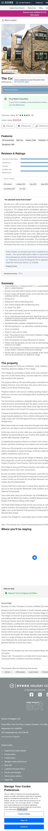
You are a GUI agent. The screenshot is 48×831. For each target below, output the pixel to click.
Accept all (24, 827)
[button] (5, 49)
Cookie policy (22, 809)
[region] (24, 806)
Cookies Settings (24, 814)
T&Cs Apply (34, 15)
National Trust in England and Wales (22, 593)
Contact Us (39, 2)
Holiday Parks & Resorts (17, 8)
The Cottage (10, 78)
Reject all (24, 820)
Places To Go (32, 8)
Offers (41, 8)
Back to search (10, 20)
